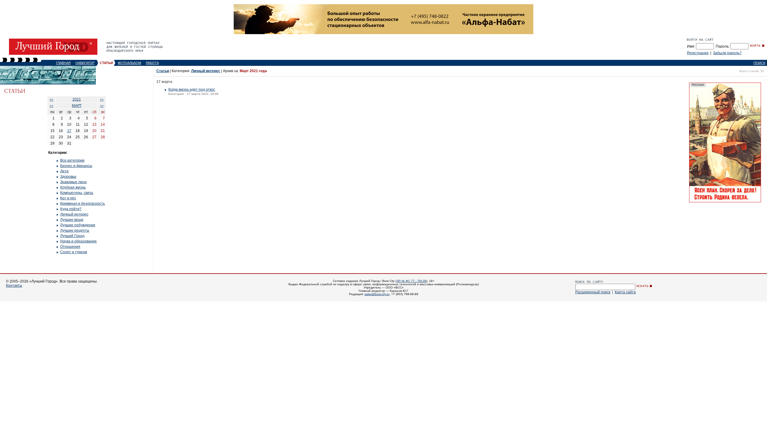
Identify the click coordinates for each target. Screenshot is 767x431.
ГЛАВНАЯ (63, 63)
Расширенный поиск (592, 292)
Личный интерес (74, 214)
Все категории (72, 160)
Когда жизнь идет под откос (191, 89)
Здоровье (68, 176)
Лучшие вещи (71, 220)
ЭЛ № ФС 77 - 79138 (411, 281)
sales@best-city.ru (377, 294)
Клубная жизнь (73, 187)
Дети (64, 171)
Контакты (14, 285)
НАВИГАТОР (85, 63)
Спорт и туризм (73, 252)
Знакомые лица (73, 182)
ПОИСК (759, 63)
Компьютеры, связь (76, 193)
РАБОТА (152, 63)
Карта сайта (625, 292)
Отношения (70, 247)
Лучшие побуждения (77, 225)
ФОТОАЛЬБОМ (129, 63)
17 (69, 131)
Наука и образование (78, 241)
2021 (77, 99)
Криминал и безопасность (82, 203)
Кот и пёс (68, 198)
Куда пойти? (70, 209)
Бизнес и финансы (76, 166)
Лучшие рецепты (74, 230)
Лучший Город (72, 236)
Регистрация (698, 53)
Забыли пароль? (727, 53)
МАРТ (76, 106)
